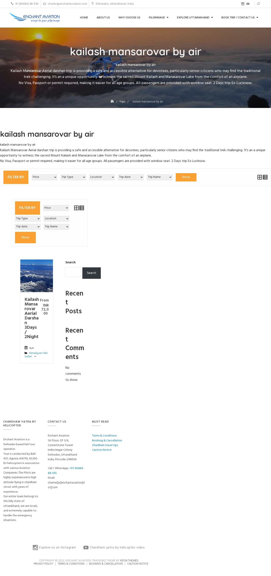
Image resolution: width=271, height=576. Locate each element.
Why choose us (129, 17)
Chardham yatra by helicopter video (247, 3)
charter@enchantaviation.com (67, 4)
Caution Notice (102, 450)
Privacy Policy (43, 564)
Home (84, 17)
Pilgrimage (157, 17)
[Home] (112, 101)
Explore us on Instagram (242, 3)
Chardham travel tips (105, 445)
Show (186, 177)
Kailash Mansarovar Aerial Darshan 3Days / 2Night (32, 318)
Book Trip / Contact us (238, 17)
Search (70, 262)
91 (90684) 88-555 (27, 4)
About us (103, 17)
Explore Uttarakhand (193, 17)
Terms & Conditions (104, 435)
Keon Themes (129, 560)
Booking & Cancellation (107, 440)
